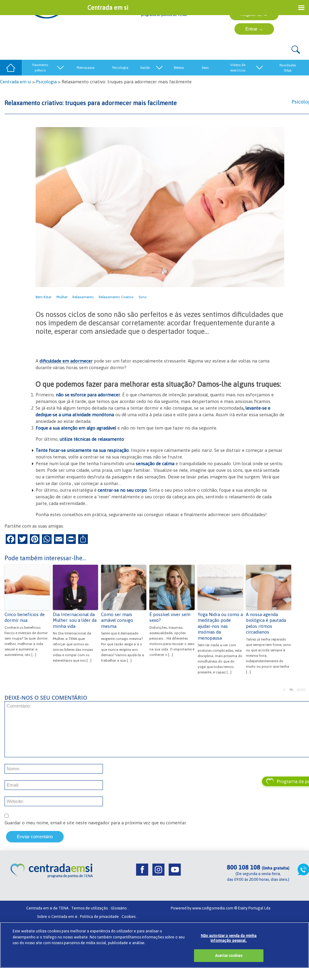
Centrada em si (15, 81)
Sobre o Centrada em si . (58, 916)
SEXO (205, 67)
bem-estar (44, 297)
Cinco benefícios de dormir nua (25, 617)
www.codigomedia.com (213, 908)
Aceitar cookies (228, 955)
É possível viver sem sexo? (169, 617)
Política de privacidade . (100, 916)
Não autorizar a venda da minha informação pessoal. (229, 938)
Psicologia (46, 81)
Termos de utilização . (90, 908)
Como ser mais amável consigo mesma (117, 620)
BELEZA (179, 67)
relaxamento (83, 297)
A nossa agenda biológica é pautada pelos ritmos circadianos (266, 623)
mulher (62, 297)
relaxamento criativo (116, 297)
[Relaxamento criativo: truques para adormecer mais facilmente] (160, 206)
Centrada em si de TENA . (48, 908)
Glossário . (120, 908)
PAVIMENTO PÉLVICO (40, 67)
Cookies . (129, 916)
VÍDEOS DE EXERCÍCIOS (237, 67)
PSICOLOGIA (120, 67)
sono (143, 297)
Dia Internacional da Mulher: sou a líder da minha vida (75, 620)
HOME (10, 67)
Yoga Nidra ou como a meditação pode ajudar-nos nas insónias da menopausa (220, 626)
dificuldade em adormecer (66, 360)
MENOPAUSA (85, 67)
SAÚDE (145, 67)
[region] (154, 945)
